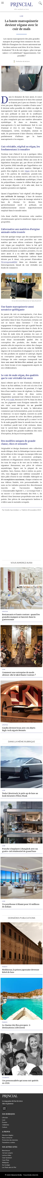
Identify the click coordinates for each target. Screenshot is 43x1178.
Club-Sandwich (7, 1158)
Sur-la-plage (6, 1165)
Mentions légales (7, 1135)
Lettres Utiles (6, 1155)
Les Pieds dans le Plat (9, 1167)
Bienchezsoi (6, 1150)
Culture (4, 1127)
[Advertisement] (21, 535)
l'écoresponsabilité (9, 262)
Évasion (4, 1122)
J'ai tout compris (7, 1153)
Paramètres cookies (8, 1142)
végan (27, 171)
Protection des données (10, 1140)
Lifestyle (5, 1117)
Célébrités (5, 1125)
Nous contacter (7, 1137)
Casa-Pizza (5, 1160)
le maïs (11, 400)
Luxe (3, 1120)
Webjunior (5, 1162)
